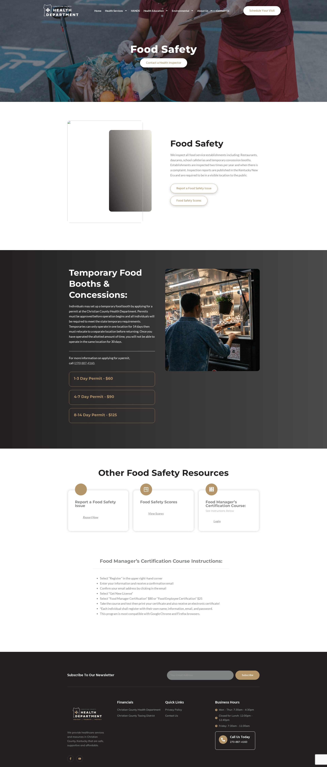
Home (97, 10)
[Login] (208, 521)
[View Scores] (143, 514)
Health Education (154, 10)
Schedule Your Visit (262, 11)
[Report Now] (77, 517)
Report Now (90, 517)
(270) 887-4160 (84, 363)
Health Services (114, 10)
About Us (202, 10)
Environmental (180, 10)
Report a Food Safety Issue (193, 188)
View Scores (156, 513)
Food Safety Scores (188, 200)
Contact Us (222, 10)
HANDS (135, 10)
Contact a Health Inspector (163, 63)
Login (217, 521)
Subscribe (247, 675)
